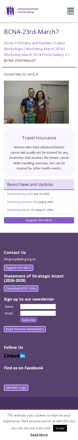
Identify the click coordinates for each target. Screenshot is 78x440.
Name (9, 306)
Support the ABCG (39, 220)
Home (9, 43)
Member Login (16, 388)
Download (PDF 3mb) (21, 288)
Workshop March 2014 (44, 48)
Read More (39, 434)
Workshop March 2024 (21, 210)
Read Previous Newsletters (25, 329)
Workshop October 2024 (23, 202)
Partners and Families (34, 43)
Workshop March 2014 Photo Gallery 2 (35, 54)
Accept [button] (60, 428)
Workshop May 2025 (20, 194)
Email (8, 313)
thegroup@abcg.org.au (20, 259)
